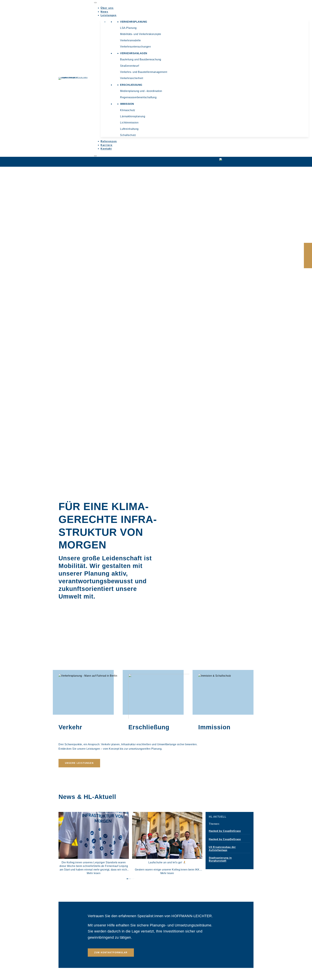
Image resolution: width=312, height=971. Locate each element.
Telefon (308, 264)
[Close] (95, 155)
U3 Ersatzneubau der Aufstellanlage (222, 848)
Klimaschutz (127, 110)
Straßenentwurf (129, 65)
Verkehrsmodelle (130, 40)
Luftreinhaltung (129, 129)
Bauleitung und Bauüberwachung (140, 59)
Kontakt (106, 148)
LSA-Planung (128, 28)
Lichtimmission (129, 122)
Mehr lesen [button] (93, 873)
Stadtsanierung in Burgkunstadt (220, 859)
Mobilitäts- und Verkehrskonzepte (140, 34)
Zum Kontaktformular (110, 952)
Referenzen (109, 141)
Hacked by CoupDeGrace (225, 830)
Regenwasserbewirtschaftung (138, 97)
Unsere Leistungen (79, 763)
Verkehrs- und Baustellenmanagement (143, 72)
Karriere (106, 145)
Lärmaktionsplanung (132, 116)
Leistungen (109, 15)
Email (308, 255)
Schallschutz (128, 135)
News (104, 11)
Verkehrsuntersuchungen (135, 46)
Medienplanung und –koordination (141, 91)
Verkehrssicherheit (131, 78)
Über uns (107, 8)
